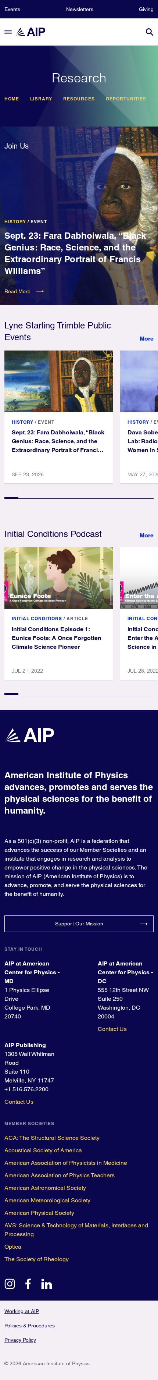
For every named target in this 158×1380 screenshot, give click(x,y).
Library (41, 99)
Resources (79, 99)
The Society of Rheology (36, 1259)
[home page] (33, 32)
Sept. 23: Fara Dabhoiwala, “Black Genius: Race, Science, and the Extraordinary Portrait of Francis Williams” (75, 253)
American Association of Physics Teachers (59, 1175)
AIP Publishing (25, 1045)
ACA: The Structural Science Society (52, 1137)
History (15, 221)
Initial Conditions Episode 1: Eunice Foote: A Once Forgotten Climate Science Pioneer (56, 638)
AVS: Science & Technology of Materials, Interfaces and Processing (76, 1230)
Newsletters (79, 9)
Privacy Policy (20, 1340)
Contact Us (112, 1028)
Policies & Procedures (29, 1326)
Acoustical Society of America (43, 1150)
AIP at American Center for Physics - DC (125, 972)
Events (12, 9)
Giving (146, 9)
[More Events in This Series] (147, 338)
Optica (12, 1246)
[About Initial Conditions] (147, 535)
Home (11, 99)
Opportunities (126, 99)
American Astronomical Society (45, 1187)
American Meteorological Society (47, 1200)
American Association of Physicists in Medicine (65, 1162)
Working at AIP (21, 1311)
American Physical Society (39, 1212)
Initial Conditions (37, 618)
